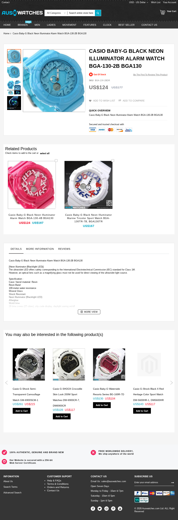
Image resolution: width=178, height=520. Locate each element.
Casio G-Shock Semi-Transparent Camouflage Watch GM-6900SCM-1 (26, 394)
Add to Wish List (104, 100)
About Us (8, 481)
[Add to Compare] (40, 189)
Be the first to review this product (150, 75)
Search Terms (10, 487)
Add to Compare (134, 100)
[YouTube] (120, 508)
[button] (15, 71)
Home (6, 33)
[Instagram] (106, 508)
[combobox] (81, 13)
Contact (6, 2)
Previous (6, 383)
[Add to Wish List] (32, 189)
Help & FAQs (54, 480)
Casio (92, 115)
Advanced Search (12, 492)
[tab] (16, 250)
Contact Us (53, 490)
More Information (40, 248)
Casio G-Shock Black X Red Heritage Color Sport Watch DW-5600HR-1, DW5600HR (148, 394)
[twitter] (100, 508)
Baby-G (99, 115)
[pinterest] (113, 508)
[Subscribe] (172, 482)
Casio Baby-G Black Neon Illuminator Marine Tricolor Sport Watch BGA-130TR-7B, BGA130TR (88, 218)
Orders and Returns (58, 487)
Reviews (64, 248)
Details (16, 248)
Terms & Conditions (57, 483)
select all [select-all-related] (45, 153)
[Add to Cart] (24, 189)
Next (171, 383)
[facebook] (93, 508)
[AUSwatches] (22, 13)
